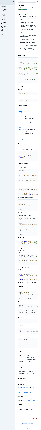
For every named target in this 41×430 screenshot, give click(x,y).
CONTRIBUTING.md (23, 387)
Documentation (4, 13)
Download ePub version (31, 424)
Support (3, 19)
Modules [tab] (6, 4)
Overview (2, 7)
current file (32, 423)
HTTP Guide (3, 23)
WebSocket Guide (4, 27)
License (3, 20)
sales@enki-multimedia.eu (31, 400)
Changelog (2, 31)
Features (3, 14)
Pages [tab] (2, 4)
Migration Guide (3, 30)
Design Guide (3, 29)
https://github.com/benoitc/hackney (25, 392)
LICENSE (25, 407)
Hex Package (24, 423)
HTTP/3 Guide (3, 26)
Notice (2, 34)
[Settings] (37, 1)
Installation (4, 11)
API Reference (3, 6)
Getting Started (3, 22)
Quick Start (4, 10)
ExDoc (24, 426)
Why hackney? (4, 9)
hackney (2, 1)
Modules (3, 15)
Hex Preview (28, 423)
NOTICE (30, 407)
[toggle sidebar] (13, 1)
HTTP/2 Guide (3, 24)
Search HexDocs (24, 424)
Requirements (4, 16)
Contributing (4, 17)
